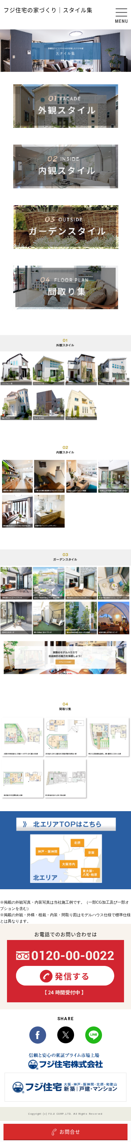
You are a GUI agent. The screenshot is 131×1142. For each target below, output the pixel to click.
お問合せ (69, 1132)
